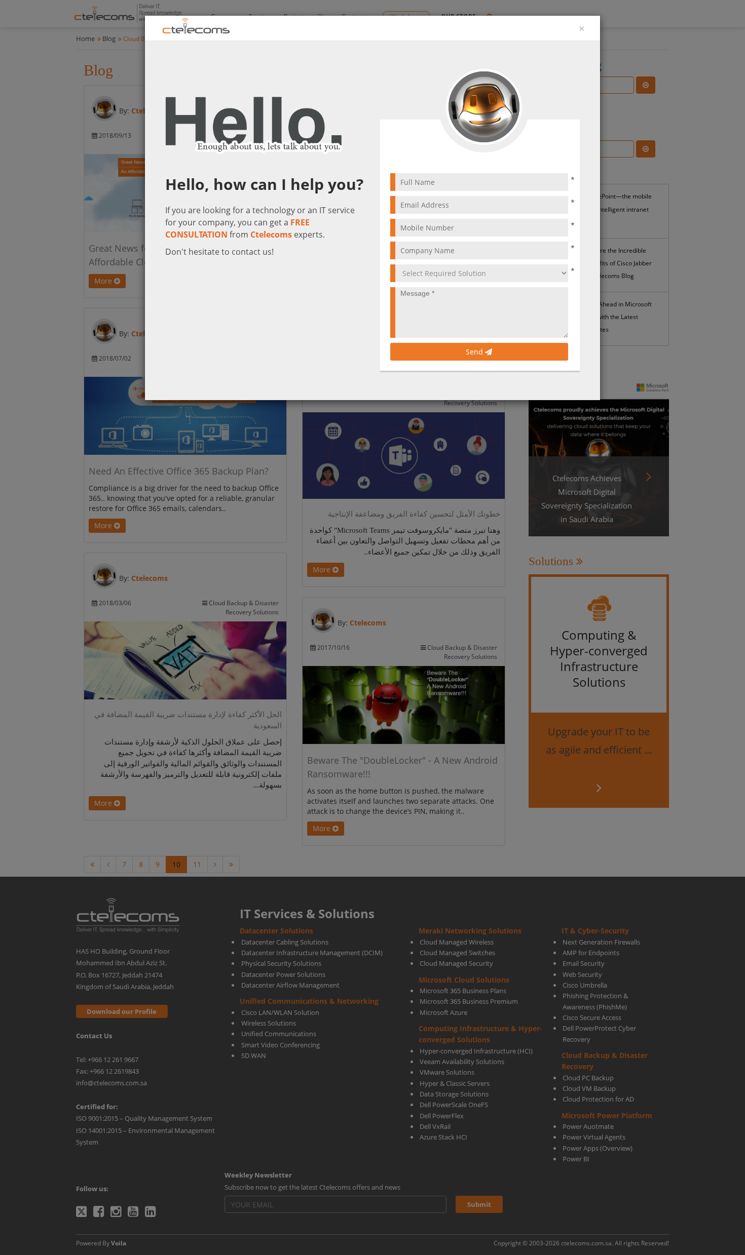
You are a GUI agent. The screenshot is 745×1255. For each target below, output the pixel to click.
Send (475, 352)
